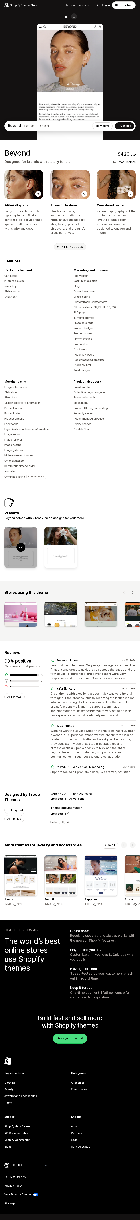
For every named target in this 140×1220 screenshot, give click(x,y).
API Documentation (16, 1133)
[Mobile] (74, 16)
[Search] (97, 5)
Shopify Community (17, 1139)
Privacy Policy (13, 1185)
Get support (15, 810)
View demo (102, 125)
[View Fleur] (60, 547)
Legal (74, 1139)
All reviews (14, 696)
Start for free (124, 5)
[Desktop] (66, 16)
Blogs (7, 1146)
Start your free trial (70, 1038)
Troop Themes (126, 161)
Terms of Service (15, 1176)
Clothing (9, 1082)
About (75, 1126)
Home (8, 1102)
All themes (14, 818)
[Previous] (124, 592)
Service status (80, 1146)
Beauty (8, 1089)
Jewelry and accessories (20, 1095)
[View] (20, 615)
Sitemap (9, 1203)
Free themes (79, 1089)
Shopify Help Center (17, 1126)
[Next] (133, 592)
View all (110, 844)
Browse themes (76, 5)
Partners (76, 1133)
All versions (76, 798)
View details (58, 798)
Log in (106, 5)
